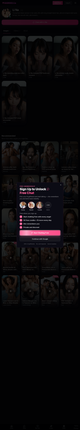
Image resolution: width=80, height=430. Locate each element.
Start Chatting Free (41, 233)
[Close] (61, 185)
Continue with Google (40, 239)
